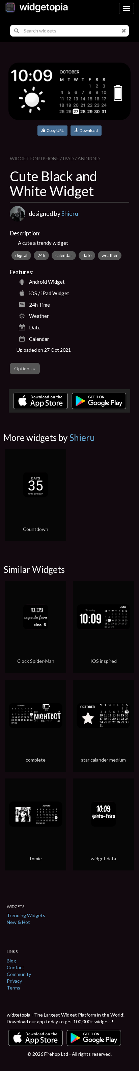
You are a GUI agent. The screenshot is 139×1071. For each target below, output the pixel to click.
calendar (63, 255)
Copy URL (54, 130)
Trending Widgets (26, 915)
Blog (11, 960)
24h (41, 255)
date (86, 255)
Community (19, 974)
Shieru (69, 213)
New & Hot (18, 922)
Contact (15, 967)
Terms (13, 988)
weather (110, 255)
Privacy (14, 981)
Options (23, 368)
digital (21, 255)
